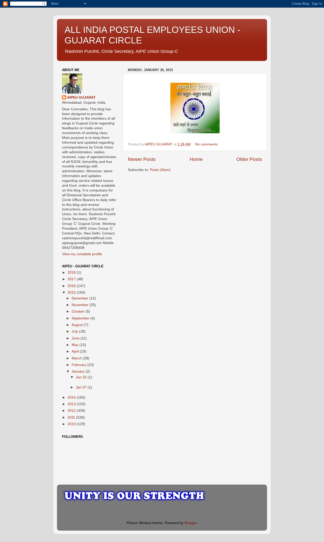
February (79, 365)
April (76, 351)
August (78, 325)
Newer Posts (142, 159)
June (76, 338)
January (79, 371)
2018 (72, 272)
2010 (72, 424)
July (75, 331)
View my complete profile (82, 254)
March (77, 358)
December (80, 298)
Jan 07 (82, 387)
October (79, 311)
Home (196, 159)
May (75, 345)
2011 (72, 417)
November (80, 305)
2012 (72, 411)
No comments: (207, 144)
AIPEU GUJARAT (81, 97)
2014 (72, 397)
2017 (72, 279)
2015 (72, 292)
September (81, 318)
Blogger (191, 523)
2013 (72, 404)
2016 (72, 286)
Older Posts (249, 159)
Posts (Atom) (160, 170)
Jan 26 (82, 377)
